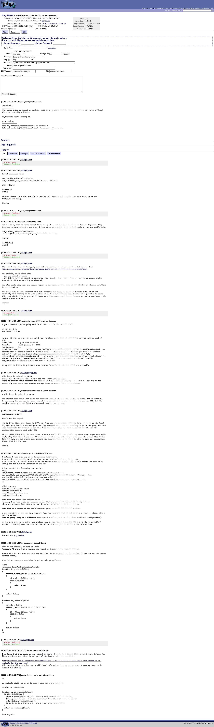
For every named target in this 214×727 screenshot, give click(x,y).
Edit (24, 32)
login (212, 8)
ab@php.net (26, 160)
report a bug (168, 8)
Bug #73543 (19, 535)
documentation (158, 8)
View (5, 32)
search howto (190, 8)
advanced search (179, 8)
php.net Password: (44, 43)
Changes (24, 154)
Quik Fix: (7, 48)
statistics (198, 8)
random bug (205, 8)
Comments (13, 154)
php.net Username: (12, 43)
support (150, 8)
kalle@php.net (27, 640)
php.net (144, 8)
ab (43, 21)
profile (47, 21)
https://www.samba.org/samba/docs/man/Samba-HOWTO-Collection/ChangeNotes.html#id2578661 (44, 269)
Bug (4, 15)
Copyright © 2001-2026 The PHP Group (23, 723)
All (4, 154)
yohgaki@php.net (29, 373)
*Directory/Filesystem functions (54, 23)
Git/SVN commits (37, 154)
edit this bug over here (43, 40)
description (52, 48)
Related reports (54, 154)
